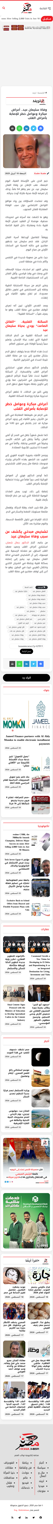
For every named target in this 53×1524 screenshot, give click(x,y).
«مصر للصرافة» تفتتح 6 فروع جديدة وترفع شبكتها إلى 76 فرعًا (17, 800)
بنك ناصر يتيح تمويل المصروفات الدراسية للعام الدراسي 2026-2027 (16, 780)
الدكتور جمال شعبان (17, 542)
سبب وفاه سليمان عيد (37, 607)
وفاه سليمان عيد (17, 639)
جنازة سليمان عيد (21, 591)
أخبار (46, 1041)
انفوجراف (9, 1462)
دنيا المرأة (9, 1472)
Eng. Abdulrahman (21, 1510)
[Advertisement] (26, 63)
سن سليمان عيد (20, 615)
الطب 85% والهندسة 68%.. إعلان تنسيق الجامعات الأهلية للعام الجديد (39, 1405)
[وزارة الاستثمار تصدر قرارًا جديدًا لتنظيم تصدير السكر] (41, 1098)
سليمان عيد (31, 611)
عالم (25, 1477)
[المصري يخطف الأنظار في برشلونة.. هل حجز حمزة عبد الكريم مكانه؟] (14, 1311)
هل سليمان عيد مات (17, 631)
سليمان (42, 611)
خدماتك (25, 1487)
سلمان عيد (20, 607)
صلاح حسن (41, 619)
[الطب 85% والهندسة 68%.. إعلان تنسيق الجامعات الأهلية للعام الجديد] (39, 1390)
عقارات (45, 929)
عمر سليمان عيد (39, 623)
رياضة (25, 1462)
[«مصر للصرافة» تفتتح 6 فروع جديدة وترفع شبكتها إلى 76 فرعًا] (41, 805)
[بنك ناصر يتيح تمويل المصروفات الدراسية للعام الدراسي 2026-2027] (41, 784)
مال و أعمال (42, 1474)
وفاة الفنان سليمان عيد (37, 635)
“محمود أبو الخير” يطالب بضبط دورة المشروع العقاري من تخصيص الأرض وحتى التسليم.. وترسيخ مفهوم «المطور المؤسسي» (39, 1014)
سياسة (41, 1467)
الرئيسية (41, 93)
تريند (34, 93)
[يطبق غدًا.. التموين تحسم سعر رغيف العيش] (39, 1311)
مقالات (9, 1467)
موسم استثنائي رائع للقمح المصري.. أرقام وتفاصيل (18, 1073)
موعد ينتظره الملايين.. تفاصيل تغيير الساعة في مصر (14, 1290)
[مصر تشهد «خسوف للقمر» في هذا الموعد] (41, 1057)
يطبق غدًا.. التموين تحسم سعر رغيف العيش (40, 1325)
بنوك (46, 690)
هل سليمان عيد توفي (37, 631)
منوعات (41, 1491)
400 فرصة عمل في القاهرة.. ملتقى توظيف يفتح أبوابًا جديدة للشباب (40, 1365)
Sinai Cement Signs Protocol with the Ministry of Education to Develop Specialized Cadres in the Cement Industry (15, 1012)
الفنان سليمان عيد (39, 591)
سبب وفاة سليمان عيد (37, 603)
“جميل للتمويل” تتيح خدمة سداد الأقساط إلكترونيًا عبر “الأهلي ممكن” (18, 761)
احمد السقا (28, 587)
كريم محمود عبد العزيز (37, 627)
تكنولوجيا (43, 826)
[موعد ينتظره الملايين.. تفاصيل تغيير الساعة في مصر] (14, 1275)
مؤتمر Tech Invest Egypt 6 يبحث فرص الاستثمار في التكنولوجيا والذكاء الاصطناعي (17, 864)
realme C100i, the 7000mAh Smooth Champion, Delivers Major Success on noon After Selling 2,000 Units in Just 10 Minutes (17, 842)
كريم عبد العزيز (23, 623)
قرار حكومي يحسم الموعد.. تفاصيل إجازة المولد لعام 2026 (39, 1290)
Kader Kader (40, 173)
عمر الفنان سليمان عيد (24, 619)
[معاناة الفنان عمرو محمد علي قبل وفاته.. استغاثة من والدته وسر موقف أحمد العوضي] (14, 1349)
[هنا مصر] (26, 8)
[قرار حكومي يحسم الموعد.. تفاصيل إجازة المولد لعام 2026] (39, 1275)
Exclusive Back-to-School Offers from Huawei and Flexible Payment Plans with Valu (16, 905)
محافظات (9, 1477)
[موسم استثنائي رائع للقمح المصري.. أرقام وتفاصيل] (41, 1078)
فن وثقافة (25, 1467)
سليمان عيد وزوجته (38, 615)
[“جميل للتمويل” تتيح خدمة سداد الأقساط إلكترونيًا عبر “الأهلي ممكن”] (41, 764)
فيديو (25, 1482)
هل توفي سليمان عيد (16, 627)
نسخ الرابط (26, 651)
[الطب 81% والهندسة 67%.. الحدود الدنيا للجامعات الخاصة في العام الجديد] (14, 1390)
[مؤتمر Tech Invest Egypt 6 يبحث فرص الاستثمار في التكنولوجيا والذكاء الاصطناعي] (41, 867)
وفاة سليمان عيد (17, 635)
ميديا (41, 1486)
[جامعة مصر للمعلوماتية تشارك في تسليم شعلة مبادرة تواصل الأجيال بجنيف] (41, 888)
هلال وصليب (10, 1484)
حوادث (25, 1472)
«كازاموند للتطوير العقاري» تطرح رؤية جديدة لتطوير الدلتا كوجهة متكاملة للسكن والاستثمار (15, 962)
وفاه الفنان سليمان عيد (37, 639)
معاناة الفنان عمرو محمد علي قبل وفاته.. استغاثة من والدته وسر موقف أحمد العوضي (14, 1366)
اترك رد (26, 677)
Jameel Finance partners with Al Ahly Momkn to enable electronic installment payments (27, 740)
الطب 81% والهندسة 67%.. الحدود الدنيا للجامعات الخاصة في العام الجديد (14, 1405)
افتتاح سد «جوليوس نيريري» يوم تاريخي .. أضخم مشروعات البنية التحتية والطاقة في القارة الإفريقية (18, 1117)
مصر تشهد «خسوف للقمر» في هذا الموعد (18, 1051)
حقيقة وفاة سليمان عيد (36, 595)
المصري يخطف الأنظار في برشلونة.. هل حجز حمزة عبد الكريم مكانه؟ (14, 1326)
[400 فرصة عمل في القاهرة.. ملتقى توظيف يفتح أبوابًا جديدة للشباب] (39, 1349)
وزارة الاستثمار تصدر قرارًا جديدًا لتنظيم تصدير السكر (16, 1094)
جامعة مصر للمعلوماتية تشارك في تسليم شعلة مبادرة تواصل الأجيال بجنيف (17, 884)
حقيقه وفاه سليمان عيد (36, 599)
